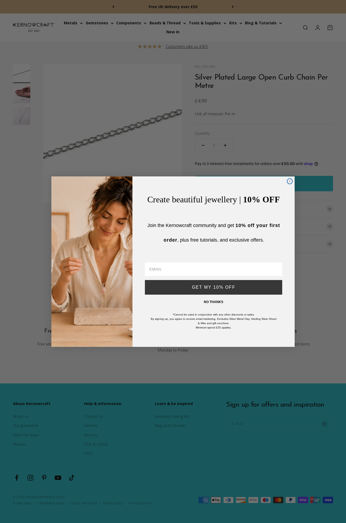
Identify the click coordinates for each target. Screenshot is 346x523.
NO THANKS (213, 302)
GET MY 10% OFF (213, 287)
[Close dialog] (289, 181)
